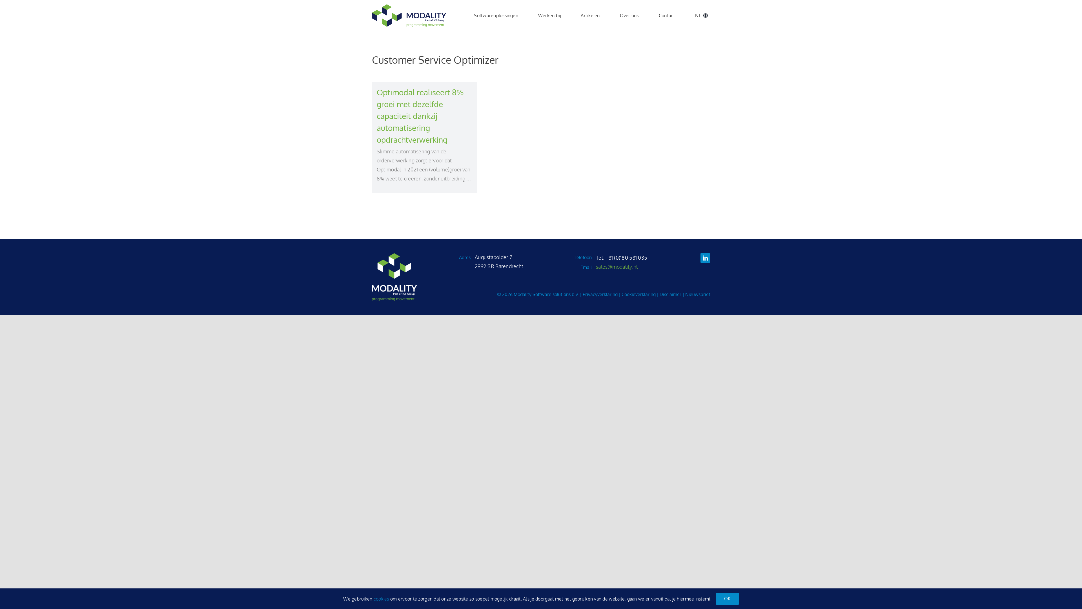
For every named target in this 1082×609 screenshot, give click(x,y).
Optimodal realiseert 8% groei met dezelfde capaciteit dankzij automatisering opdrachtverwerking (420, 116)
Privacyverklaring (600, 294)
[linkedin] (705, 258)
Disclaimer (670, 294)
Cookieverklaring (639, 294)
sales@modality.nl (617, 267)
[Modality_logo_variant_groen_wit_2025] (394, 256)
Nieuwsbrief (697, 294)
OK (727, 598)
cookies (381, 599)
